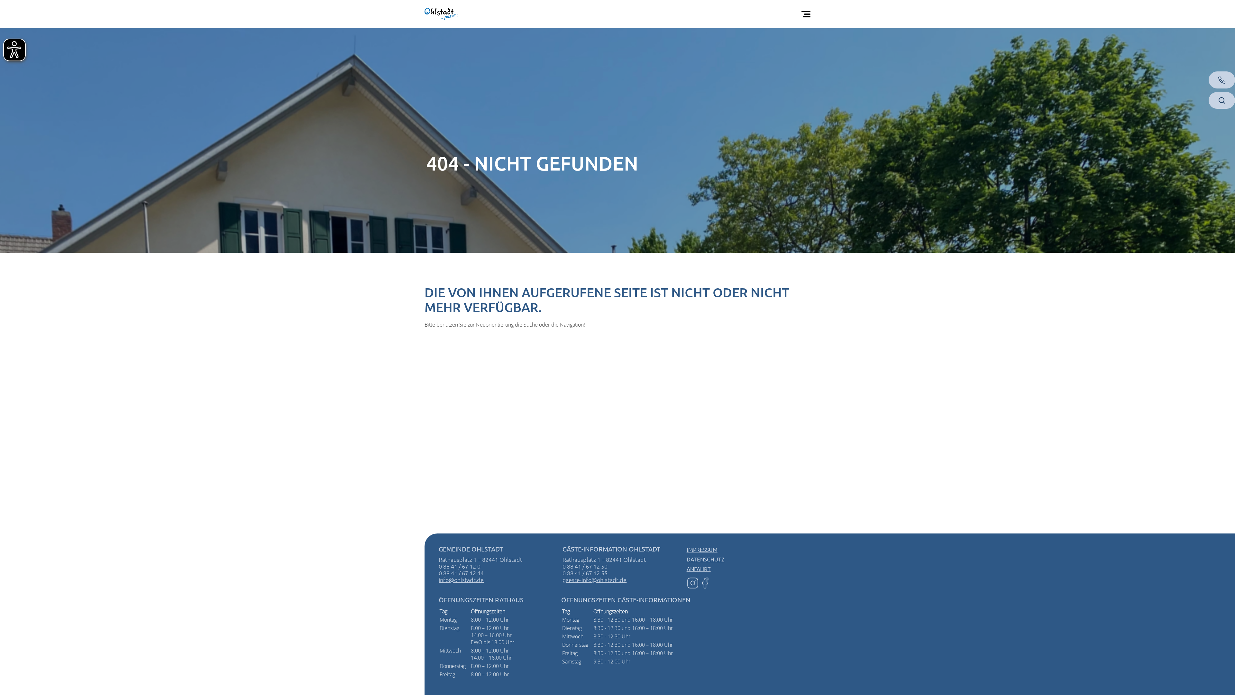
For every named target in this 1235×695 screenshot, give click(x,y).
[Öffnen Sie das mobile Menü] (807, 13)
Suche (531, 324)
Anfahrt (699, 568)
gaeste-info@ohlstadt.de (595, 579)
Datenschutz (706, 559)
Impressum (702, 549)
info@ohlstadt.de (461, 579)
